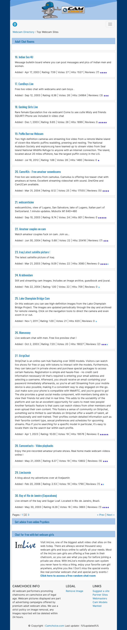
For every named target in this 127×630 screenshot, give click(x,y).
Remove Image (74, 591)
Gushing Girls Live (28, 107)
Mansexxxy (25, 332)
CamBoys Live (25, 83)
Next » (111, 514)
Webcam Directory (23, 31)
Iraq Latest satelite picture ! (34, 252)
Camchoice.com (54, 625)
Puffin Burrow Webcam (31, 133)
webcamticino (26, 202)
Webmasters (100, 598)
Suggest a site (101, 591)
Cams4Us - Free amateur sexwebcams (40, 171)
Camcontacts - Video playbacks (36, 445)
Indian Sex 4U (26, 57)
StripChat (24, 355)
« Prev (101, 514)
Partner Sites (100, 594)
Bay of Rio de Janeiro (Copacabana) (38, 495)
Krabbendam (26, 275)
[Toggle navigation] (110, 24)
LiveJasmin (25, 472)
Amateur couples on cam (32, 229)
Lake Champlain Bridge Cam (34, 298)
